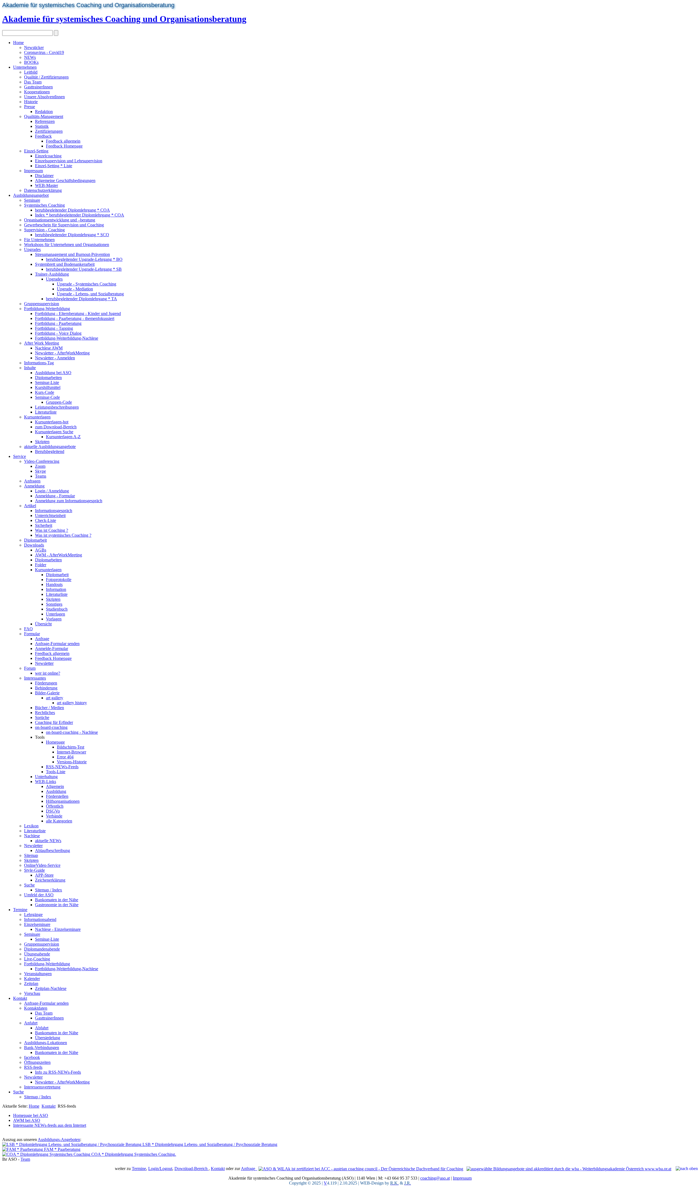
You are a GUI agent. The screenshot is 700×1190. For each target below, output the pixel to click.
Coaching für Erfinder (54, 722)
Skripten (42, 441)
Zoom (40, 466)
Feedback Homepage (64, 146)
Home (18, 42)
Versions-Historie (72, 761)
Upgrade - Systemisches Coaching (86, 284)
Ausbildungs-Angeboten (59, 1139)
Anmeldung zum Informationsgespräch (68, 500)
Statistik (42, 126)
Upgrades (32, 249)
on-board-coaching (51, 727)
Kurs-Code (44, 392)
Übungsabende (37, 954)
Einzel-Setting (36, 151)
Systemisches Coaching (44, 205)
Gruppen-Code (59, 402)
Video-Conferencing (41, 461)
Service (19, 456)
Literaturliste (46, 412)
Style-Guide (34, 870)
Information (56, 589)
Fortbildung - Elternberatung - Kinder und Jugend (78, 313)
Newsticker (34, 47)
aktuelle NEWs (48, 840)
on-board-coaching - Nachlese (72, 732)
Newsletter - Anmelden (55, 358)
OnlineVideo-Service (42, 865)
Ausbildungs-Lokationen (45, 1042)
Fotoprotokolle (58, 579)
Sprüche (42, 717)
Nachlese (32, 835)
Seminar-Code (47, 397)
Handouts (54, 584)
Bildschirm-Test (70, 747)
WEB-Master (46, 185)
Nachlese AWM (49, 348)
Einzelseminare (37, 924)
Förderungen (46, 683)
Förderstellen (57, 796)
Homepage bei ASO (30, 1115)
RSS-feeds (33, 1067)
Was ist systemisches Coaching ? (63, 535)
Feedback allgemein (63, 141)
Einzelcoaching (48, 156)
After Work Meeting (41, 343)
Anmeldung (34, 486)
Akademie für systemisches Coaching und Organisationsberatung (88, 5)
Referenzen (45, 121)
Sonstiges (54, 604)
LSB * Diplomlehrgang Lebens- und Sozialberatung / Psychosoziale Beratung (209, 1144)
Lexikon (31, 826)
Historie (31, 101)
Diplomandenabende (42, 949)
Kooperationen (37, 91)
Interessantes (35, 678)
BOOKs (31, 62)
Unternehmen (25, 67)
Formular (32, 633)
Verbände (54, 816)
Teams (40, 476)
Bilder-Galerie (47, 693)
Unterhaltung (46, 776)
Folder (40, 564)
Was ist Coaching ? (51, 530)
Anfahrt (30, 1023)
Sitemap (31, 855)
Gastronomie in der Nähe (56, 904)
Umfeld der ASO (39, 894)
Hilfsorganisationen (63, 801)
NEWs (30, 57)
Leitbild (30, 72)
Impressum (33, 170)
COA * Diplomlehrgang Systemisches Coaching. (133, 1154)
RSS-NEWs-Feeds (62, 766)
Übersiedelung (47, 1037)
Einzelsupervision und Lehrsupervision (68, 160)
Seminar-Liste (47, 382)
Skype (40, 471)
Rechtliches (45, 712)
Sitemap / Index (48, 890)
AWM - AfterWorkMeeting (58, 555)
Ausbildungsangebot (31, 195)
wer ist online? (47, 673)
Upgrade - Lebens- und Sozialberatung (90, 293)
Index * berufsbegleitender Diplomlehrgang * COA (79, 215)
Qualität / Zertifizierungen (46, 77)
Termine (20, 909)
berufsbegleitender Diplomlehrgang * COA (72, 210)
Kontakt (20, 998)
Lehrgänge (33, 914)
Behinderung (46, 688)
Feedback (43, 136)
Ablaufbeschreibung (52, 850)
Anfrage (42, 638)
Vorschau (32, 993)
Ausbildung (56, 791)
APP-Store (44, 875)
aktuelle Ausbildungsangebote (50, 446)
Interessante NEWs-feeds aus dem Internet (49, 1125)
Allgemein (55, 786)
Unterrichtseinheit (50, 515)
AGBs (40, 550)
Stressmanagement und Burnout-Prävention (72, 254)
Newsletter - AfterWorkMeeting (62, 353)
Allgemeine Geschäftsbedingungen (65, 180)
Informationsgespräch (53, 510)
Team (25, 1159)
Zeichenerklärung (50, 880)
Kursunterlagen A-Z (63, 436)
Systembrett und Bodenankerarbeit (65, 264)
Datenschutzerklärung (43, 190)
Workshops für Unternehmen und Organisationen (66, 244)
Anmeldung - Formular (55, 495)
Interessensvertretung (42, 1087)
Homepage (55, 742)
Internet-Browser (71, 752)
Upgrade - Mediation (75, 289)
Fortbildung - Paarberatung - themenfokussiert (74, 318)
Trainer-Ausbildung (52, 274)
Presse (29, 106)
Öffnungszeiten (37, 1062)
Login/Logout (160, 1168)
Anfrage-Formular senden (57, 643)
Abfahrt (41, 1028)
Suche (29, 885)
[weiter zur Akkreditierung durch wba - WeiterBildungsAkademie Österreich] (568, 1168)
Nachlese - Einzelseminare (58, 929)
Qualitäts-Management (43, 116)
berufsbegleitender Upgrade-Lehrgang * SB (84, 269)
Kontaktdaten (35, 1008)
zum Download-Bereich (56, 426)
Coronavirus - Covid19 (44, 52)
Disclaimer (44, 175)
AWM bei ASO (26, 1120)
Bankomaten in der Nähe (56, 899)
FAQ (28, 628)
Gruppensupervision (41, 303)
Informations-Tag (39, 362)
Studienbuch (57, 609)
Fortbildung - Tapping (54, 328)
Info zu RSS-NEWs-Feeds (58, 1072)
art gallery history (72, 702)
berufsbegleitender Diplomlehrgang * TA (81, 298)
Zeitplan (31, 983)
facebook (32, 1057)
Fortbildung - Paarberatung (58, 323)
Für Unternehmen (39, 239)
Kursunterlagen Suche (54, 431)
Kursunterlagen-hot (51, 422)
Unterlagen (55, 614)
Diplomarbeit (35, 540)
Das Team (33, 82)
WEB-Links (45, 781)
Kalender (32, 978)
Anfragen (32, 481)
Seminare (32, 200)
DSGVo (53, 811)
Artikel (30, 505)
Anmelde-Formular (51, 648)
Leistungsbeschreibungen (57, 407)
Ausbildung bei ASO (53, 372)
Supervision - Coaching (44, 229)
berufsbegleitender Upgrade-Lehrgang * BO (84, 259)
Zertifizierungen (49, 131)
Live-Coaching (37, 959)
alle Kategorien (59, 821)
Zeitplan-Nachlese (50, 988)
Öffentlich (54, 806)
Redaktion (44, 111)
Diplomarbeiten (48, 377)
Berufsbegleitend (49, 451)
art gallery (54, 697)
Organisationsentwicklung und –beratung (59, 220)
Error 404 (65, 757)
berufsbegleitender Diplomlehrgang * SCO (72, 234)
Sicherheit (43, 525)
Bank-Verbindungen (41, 1047)
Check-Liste (45, 520)
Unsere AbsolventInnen (44, 96)
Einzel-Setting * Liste (53, 165)
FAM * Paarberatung (61, 1149)
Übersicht (43, 624)
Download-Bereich (191, 1168)
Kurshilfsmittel (47, 387)
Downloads (34, 545)
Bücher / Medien (49, 707)
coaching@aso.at (435, 1178)
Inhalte (30, 367)
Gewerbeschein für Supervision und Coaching (64, 225)
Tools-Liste (55, 771)
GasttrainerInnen (38, 87)
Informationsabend (40, 919)
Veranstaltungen (38, 973)
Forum (30, 668)
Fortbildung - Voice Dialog (58, 333)
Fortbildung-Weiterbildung (47, 308)
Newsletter (44, 663)
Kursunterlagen (37, 417)
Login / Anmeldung (52, 491)
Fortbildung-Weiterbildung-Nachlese (66, 338)
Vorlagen (54, 619)
